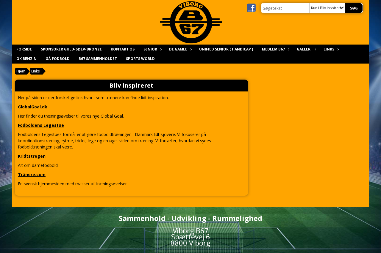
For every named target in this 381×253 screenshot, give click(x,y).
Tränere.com (32, 174)
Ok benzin (26, 58)
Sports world (140, 58)
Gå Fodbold (58, 58)
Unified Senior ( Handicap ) (226, 49)
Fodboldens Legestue (41, 125)
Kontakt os (123, 49)
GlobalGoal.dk (32, 107)
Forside (24, 49)
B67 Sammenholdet (98, 58)
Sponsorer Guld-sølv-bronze (71, 49)
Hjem (20, 71)
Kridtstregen (32, 156)
